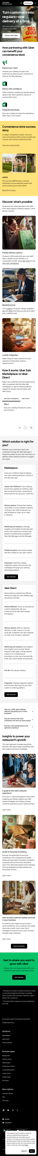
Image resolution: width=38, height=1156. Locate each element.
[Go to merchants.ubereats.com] (7, 3)
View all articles (19, 946)
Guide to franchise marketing (14, 852)
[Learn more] (19, 771)
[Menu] (35, 3)
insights (9, 309)
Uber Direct (26, 261)
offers (11, 311)
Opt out (24, 1151)
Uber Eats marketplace (10, 263)
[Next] (31, 427)
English (7, 1119)
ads (3, 311)
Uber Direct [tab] (26, 398)
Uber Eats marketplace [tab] (11, 398)
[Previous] (25, 427)
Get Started (11, 577)
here (26, 1145)
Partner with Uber (11, 35)
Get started (28, 3)
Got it (32, 1151)
